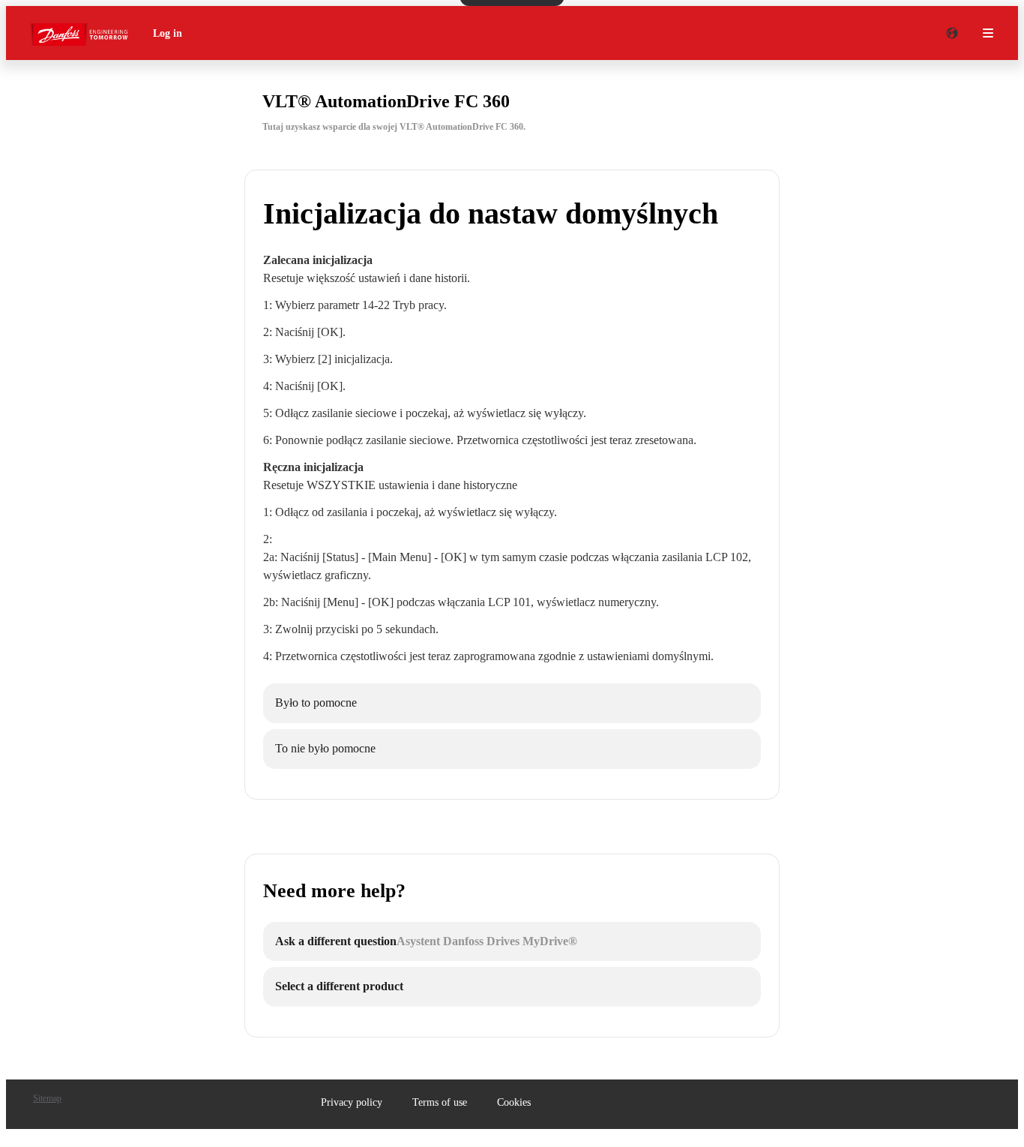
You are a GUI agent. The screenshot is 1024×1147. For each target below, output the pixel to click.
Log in (167, 33)
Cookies (514, 1102)
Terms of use (439, 1102)
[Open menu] (988, 33)
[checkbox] (512, 703)
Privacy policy (351, 1102)
